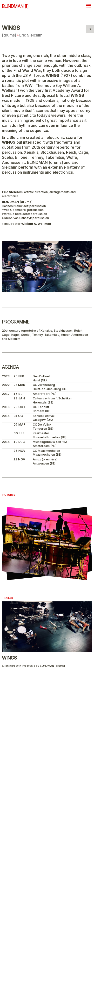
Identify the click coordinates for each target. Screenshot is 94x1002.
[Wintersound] (90, 29)
